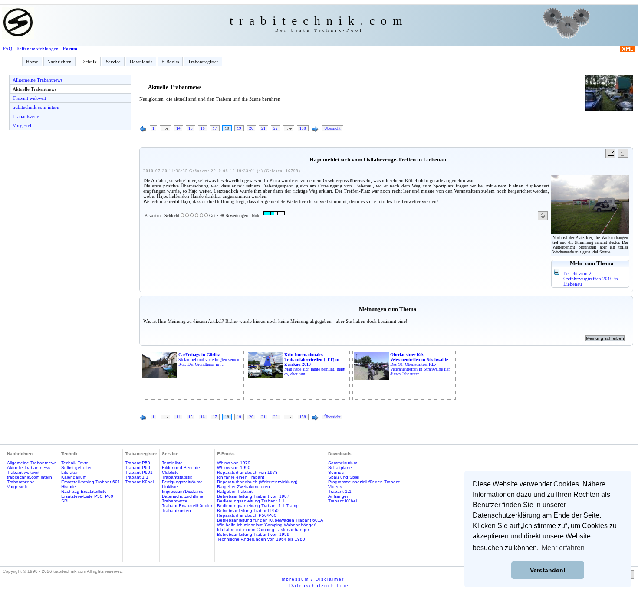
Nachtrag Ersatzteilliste (84, 491)
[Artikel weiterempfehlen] (611, 153)
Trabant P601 (139, 472)
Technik (89, 61)
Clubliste (170, 472)
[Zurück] (143, 129)
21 (263, 128)
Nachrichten (59, 61)
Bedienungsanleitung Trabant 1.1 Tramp (258, 505)
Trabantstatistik (177, 477)
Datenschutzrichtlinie (182, 496)
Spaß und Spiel (343, 477)
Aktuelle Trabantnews (34, 89)
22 (275, 128)
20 (251, 128)
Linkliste (170, 486)
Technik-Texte (75, 462)
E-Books (170, 61)
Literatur (69, 472)
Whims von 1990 (233, 467)
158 (302, 128)
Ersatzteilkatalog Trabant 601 (90, 481)
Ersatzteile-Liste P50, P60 (87, 496)
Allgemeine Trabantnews (37, 79)
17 (215, 128)
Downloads (141, 61)
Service (113, 61)
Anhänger (338, 496)
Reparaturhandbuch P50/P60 (246, 515)
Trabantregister (203, 61)
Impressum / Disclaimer (312, 579)
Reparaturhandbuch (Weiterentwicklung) (257, 481)
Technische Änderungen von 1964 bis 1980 (261, 539)
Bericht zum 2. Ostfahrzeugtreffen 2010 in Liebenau (590, 278)
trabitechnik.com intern (36, 107)
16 (203, 128)
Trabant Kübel (139, 481)
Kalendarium (73, 477)
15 (190, 128)
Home (32, 61)
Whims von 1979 (233, 462)
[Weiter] (315, 129)
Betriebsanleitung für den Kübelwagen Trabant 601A (270, 520)
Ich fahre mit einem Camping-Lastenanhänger (263, 529)
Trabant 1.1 (136, 477)
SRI (65, 501)
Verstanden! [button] (548, 570)
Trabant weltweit (29, 98)
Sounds (336, 472)
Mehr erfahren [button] (563, 547)
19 (239, 128)
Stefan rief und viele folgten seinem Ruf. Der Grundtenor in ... (209, 359)
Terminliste (172, 462)
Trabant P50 (137, 462)
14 (178, 128)
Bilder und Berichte (181, 467)
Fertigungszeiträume (182, 481)
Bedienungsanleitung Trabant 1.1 (251, 501)
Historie (68, 486)
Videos (335, 486)
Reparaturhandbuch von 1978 (247, 472)
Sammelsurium (342, 462)
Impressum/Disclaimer (183, 491)
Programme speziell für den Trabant (364, 481)
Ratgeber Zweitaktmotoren (243, 486)
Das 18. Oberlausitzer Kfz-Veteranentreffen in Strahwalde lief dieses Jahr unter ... (420, 364)
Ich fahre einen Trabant (240, 477)
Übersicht (332, 128)
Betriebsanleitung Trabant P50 (248, 510)
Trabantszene (26, 116)
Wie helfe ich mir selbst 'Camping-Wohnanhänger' (266, 524)
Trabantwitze (174, 501)
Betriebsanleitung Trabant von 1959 (253, 534)
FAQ (7, 48)
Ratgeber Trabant (235, 491)
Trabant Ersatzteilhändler (187, 505)
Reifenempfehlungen (37, 48)
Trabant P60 (137, 467)
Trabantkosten (176, 510)
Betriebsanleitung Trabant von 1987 (253, 496)
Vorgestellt (23, 125)
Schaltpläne (340, 467)
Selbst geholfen (77, 467)
